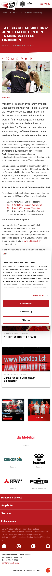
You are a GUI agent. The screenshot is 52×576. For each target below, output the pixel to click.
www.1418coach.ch (32, 241)
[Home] (9, 5)
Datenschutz (29, 571)
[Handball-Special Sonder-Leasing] (13, 410)
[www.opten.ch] (48, 572)
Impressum (17, 571)
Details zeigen (38, 295)
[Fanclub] (39, 410)
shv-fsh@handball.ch (10, 563)
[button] (45, 4)
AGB (39, 571)
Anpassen (24, 312)
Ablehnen (26, 320)
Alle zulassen (26, 303)
